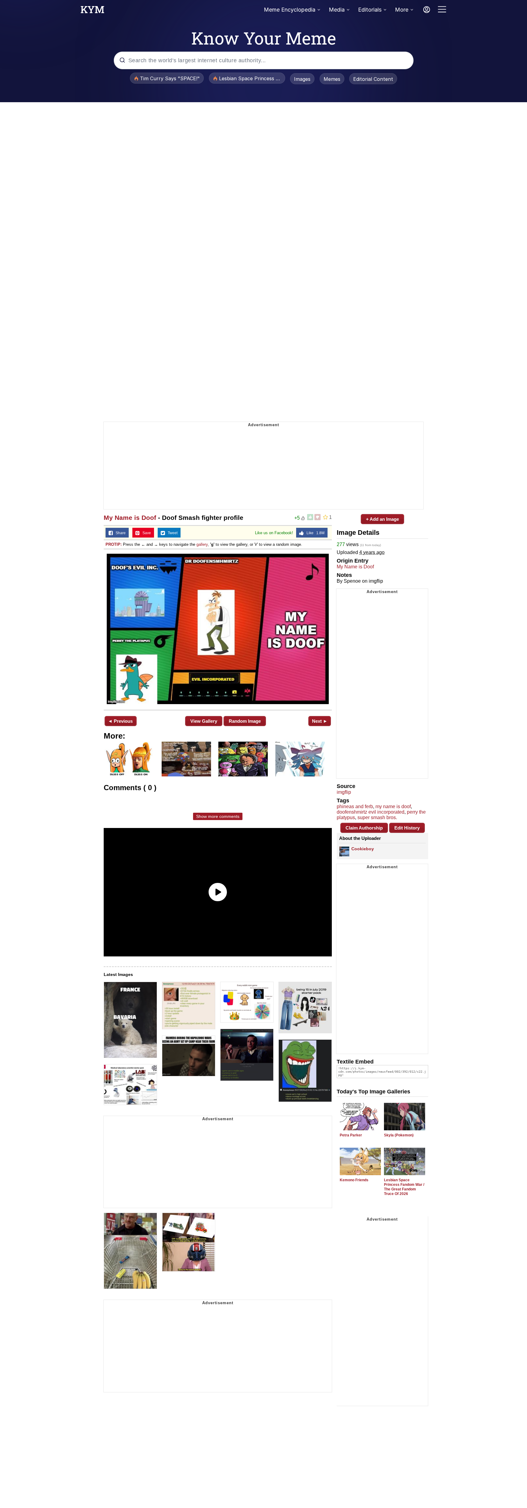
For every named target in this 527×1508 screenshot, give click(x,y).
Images (302, 79)
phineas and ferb (355, 806)
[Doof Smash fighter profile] (218, 629)
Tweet (171, 533)
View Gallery (203, 721)
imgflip (344, 792)
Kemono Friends (354, 1180)
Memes (332, 79)
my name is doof (393, 806)
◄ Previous (120, 721)
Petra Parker (351, 1135)
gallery (202, 544)
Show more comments (217, 816)
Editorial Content (373, 79)
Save (145, 533)
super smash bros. (377, 817)
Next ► (320, 721)
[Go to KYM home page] (92, 11)
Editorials (370, 9)
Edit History (407, 827)
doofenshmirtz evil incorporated (370, 812)
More (401, 9)
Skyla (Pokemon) (399, 1135)
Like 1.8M (314, 533)
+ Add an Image (382, 519)
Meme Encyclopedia (289, 9)
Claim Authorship (364, 827)
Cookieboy (362, 848)
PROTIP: (114, 544)
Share (119, 533)
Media (336, 9)
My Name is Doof (130, 517)
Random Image (245, 721)
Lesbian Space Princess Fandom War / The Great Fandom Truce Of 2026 (404, 1187)
